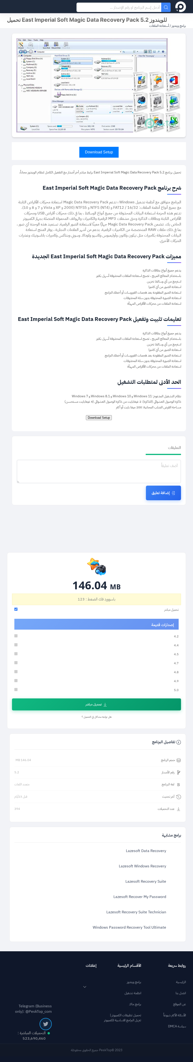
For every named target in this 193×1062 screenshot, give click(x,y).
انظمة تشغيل (133, 993)
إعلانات (91, 965)
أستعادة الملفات (159, 25)
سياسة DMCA (177, 1026)
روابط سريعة (177, 965)
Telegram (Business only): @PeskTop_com (33, 1008)
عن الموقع (179, 1004)
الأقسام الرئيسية (129, 965)
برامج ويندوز (178, 25)
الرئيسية (181, 982)
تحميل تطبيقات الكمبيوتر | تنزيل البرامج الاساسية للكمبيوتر (122, 1018)
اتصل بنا (181, 993)
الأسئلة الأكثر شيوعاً (174, 1015)
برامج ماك (135, 1004)
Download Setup (99, 152)
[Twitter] (46, 1024)
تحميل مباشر (93, 704)
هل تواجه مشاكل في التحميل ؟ (97, 717)
